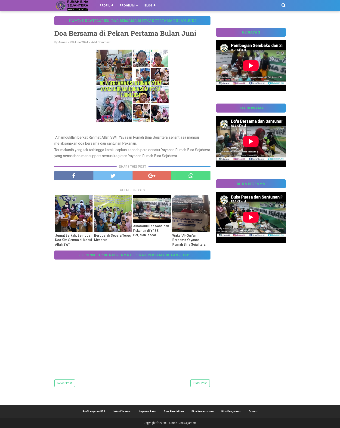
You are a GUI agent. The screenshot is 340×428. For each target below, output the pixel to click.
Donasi (253, 411)
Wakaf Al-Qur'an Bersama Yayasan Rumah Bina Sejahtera (189, 240)
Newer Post (64, 383)
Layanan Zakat (147, 411)
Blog (148, 5)
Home (74, 20)
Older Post (200, 383)
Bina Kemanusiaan (203, 411)
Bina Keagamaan (231, 411)
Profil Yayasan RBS (94, 411)
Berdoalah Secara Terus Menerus (112, 238)
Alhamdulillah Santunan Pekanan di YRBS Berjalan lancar (151, 230)
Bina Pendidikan (174, 411)
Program (127, 5)
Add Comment (101, 42)
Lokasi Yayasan (122, 411)
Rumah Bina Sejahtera (182, 423)
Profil (105, 5)
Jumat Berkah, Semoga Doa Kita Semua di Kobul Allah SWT (73, 240)
